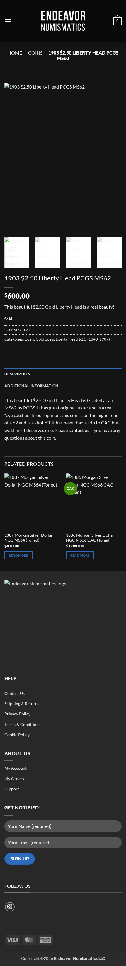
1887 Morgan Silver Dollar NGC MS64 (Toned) (28, 538)
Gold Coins (45, 339)
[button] (7, 21)
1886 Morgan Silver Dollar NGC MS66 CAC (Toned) (90, 538)
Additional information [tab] (31, 385)
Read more (18, 555)
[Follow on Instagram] (10, 907)
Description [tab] (17, 374)
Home (15, 52)
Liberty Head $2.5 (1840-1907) (83, 339)
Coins (35, 52)
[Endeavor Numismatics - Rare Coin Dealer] (63, 21)
